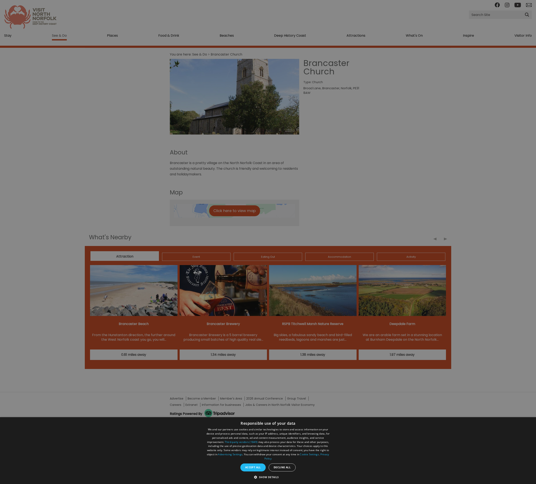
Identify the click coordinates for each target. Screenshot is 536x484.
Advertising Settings (230, 454)
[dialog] (268, 450)
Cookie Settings (309, 454)
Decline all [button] (282, 467)
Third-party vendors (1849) (241, 442)
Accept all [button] (253, 467)
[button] (268, 477)
